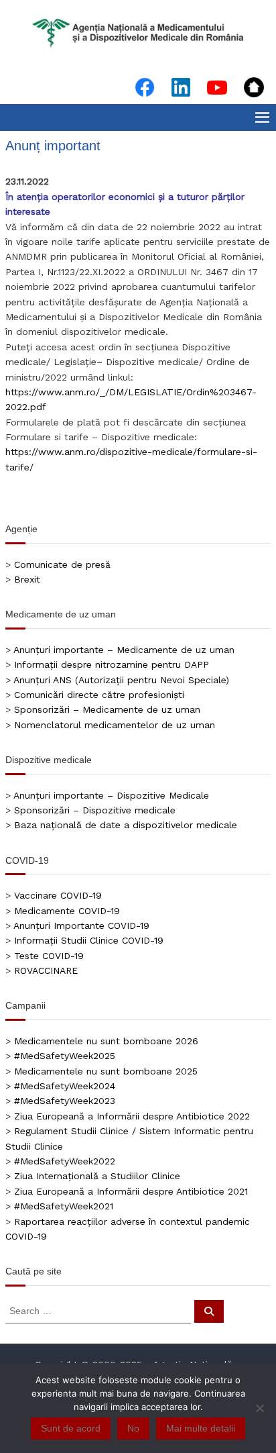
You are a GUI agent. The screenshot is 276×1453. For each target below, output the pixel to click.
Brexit (27, 579)
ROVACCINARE (46, 970)
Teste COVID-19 (49, 955)
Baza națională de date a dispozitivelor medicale (125, 824)
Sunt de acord (70, 1428)
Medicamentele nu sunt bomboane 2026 (106, 1041)
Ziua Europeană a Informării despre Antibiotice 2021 (131, 1191)
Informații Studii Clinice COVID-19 (88, 940)
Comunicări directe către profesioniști (99, 694)
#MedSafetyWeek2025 (64, 1055)
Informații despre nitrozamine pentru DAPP (111, 664)
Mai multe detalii (200, 1428)
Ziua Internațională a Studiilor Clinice (97, 1175)
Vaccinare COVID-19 (58, 895)
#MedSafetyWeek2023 (64, 1100)
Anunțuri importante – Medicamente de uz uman (123, 649)
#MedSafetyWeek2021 (63, 1206)
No (133, 1428)
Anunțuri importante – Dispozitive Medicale (111, 795)
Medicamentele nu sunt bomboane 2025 (106, 1071)
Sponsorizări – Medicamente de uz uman (107, 709)
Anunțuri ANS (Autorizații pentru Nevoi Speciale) (121, 679)
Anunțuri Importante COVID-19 (81, 925)
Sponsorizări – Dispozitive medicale (95, 810)
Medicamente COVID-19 (67, 910)
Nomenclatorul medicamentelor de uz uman (114, 724)
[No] (259, 1408)
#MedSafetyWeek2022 (64, 1161)
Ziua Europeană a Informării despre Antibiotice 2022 (132, 1116)
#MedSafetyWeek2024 (64, 1086)
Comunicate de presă (62, 564)
